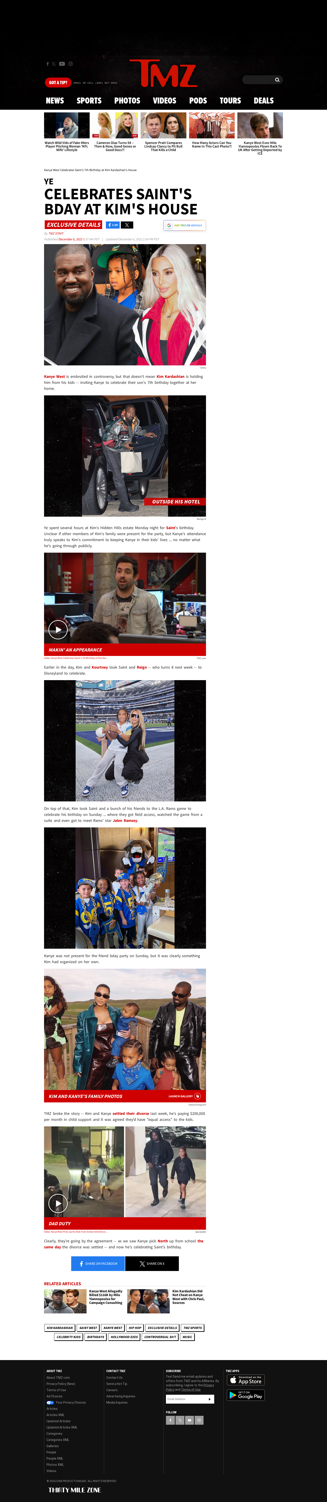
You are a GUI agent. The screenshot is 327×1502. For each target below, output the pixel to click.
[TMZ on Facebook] (47, 63)
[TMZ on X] (54, 63)
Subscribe (209, 1399)
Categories (54, 1433)
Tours (230, 101)
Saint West (88, 1328)
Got (58, 83)
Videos (164, 101)
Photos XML (55, 1464)
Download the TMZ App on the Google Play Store (246, 1395)
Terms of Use (56, 1390)
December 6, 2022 (70, 239)
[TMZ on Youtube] (62, 63)
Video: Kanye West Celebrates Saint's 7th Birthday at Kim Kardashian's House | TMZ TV (76, 657)
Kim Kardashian (60, 1328)
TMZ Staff (55, 233)
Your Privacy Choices (70, 1402)
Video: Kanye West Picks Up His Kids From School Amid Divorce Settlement (76, 1231)
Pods (198, 101)
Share (101, 1263)
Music (187, 1337)
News (55, 101)
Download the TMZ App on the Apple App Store (246, 1380)
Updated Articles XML (61, 1427)
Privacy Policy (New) (60, 1384)
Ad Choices (54, 1396)
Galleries (52, 1446)
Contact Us (114, 1377)
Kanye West (112, 1328)
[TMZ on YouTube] (189, 1420)
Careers (112, 1390)
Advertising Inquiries (120, 1396)
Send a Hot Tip (116, 1384)
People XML (54, 1458)
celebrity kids (68, 1337)
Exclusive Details (162, 1328)
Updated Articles (58, 1421)
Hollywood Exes (124, 1337)
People (51, 1452)
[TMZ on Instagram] (70, 63)
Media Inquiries (117, 1402)
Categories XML (57, 1440)
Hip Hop (135, 1328)
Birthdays (95, 1337)
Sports (89, 101)
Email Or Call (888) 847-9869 (95, 83)
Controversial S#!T (160, 1337)
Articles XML (55, 1415)
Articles (52, 1408)
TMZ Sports (192, 1328)
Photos (127, 101)
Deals (264, 101)
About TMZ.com (58, 1377)
